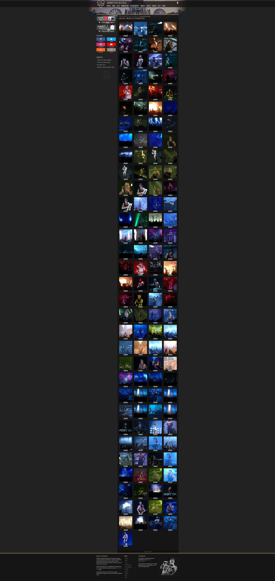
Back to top (148, 551)
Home (120, 16)
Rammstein (124, 6)
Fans (113, 6)
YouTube (111, 46)
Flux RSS (101, 52)
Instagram (101, 46)
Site (159, 6)
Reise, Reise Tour (135, 16)
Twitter (111, 41)
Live (118, 6)
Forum (111, 52)
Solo (163, 6)
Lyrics (149, 6)
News (109, 6)
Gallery (128, 16)
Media (154, 6)
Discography (134, 6)
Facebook (100, 41)
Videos (142, 6)
